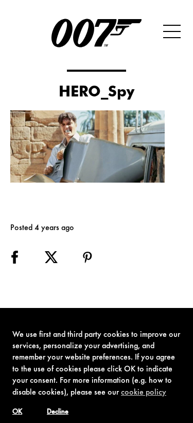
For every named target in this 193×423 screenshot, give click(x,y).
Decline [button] (57, 412)
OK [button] (17, 412)
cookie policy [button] (143, 392)
